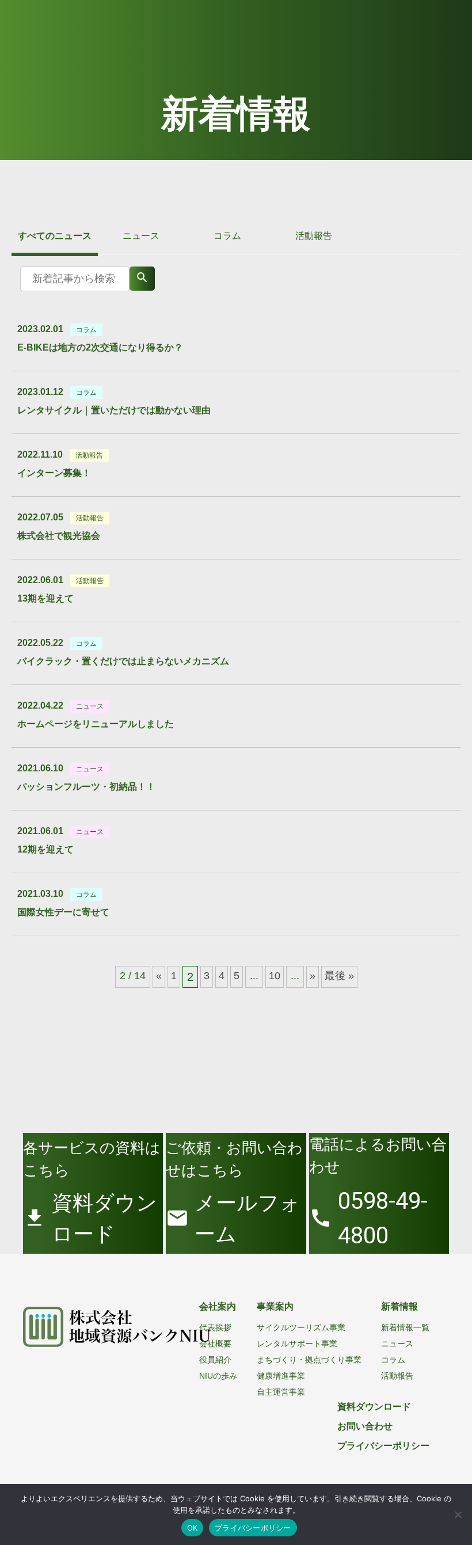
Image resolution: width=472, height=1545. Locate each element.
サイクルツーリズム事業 (301, 1327)
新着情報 (399, 1306)
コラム (227, 236)
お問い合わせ (365, 1426)
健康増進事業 (281, 1375)
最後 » (339, 975)
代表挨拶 (215, 1327)
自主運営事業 (281, 1391)
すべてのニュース (55, 236)
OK (192, 1527)
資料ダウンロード (374, 1406)
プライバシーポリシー (383, 1446)
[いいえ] (457, 1514)
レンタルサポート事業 (297, 1343)
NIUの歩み (218, 1375)
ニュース (141, 236)
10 (274, 975)
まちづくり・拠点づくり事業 (309, 1359)
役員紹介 (215, 1359)
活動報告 (313, 236)
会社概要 (215, 1343)
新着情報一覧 (405, 1327)
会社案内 (217, 1306)
